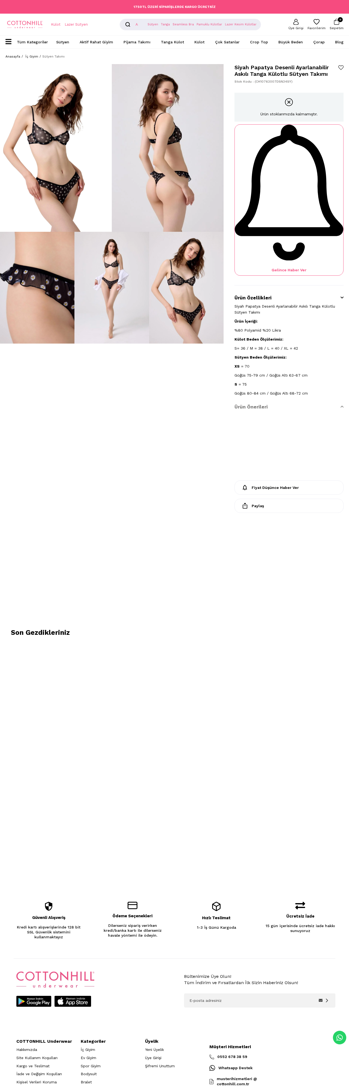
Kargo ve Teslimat (33, 1066)
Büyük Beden (290, 42)
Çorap (319, 42)
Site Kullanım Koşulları (37, 1058)
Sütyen (62, 42)
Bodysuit (89, 1074)
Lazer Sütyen (76, 24)
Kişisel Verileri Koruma (36, 1082)
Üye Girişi (153, 1058)
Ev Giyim (88, 1058)
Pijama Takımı (137, 42)
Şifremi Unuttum (160, 1066)
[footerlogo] (55, 980)
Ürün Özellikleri (253, 297)
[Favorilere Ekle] (341, 67)
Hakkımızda (26, 1049)
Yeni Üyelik (154, 1049)
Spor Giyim (91, 1066)
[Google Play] (33, 1001)
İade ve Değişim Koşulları (39, 1074)
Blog (339, 42)
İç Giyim (88, 1049)
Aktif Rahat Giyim (96, 42)
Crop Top (259, 42)
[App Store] (73, 1001)
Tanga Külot (172, 42)
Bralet (86, 1082)
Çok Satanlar (227, 42)
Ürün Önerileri (251, 407)
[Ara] (128, 24)
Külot (56, 24)
